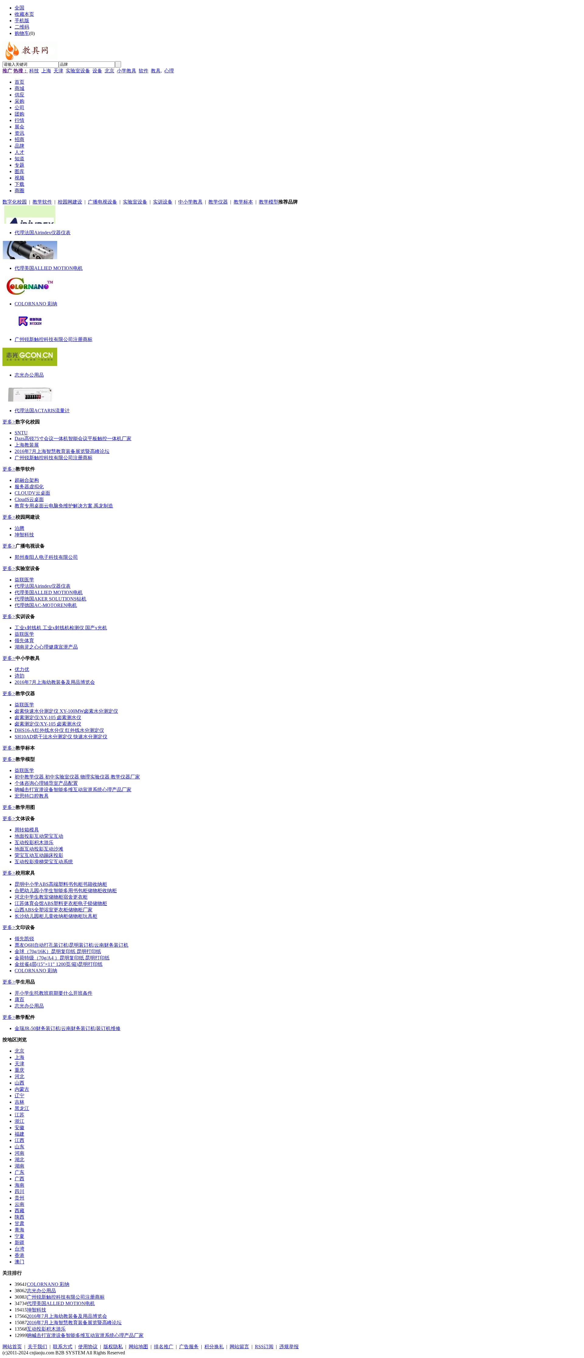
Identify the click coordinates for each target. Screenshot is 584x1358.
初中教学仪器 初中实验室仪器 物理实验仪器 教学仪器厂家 (77, 776)
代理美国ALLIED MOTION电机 (49, 268)
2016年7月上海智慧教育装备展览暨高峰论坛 (62, 451)
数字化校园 (14, 201)
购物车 (22, 33)
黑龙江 (22, 1108)
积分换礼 (214, 1346)
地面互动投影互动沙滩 (39, 848)
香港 (19, 1255)
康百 (19, 999)
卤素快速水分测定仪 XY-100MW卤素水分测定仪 (66, 711)
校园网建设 (70, 201)
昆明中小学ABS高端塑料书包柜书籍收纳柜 (61, 884)
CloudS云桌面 (29, 499)
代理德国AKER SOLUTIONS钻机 (50, 598)
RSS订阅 (264, 1346)
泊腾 (19, 528)
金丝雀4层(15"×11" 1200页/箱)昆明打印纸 (59, 964)
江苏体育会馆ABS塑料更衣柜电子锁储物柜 (61, 903)
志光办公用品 (29, 375)
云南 (19, 1204)
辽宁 (19, 1095)
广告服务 (189, 1346)
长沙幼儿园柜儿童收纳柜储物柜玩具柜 (56, 916)
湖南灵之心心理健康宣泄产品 (46, 646)
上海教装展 (27, 444)
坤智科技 (24, 534)
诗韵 (19, 675)
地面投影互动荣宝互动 (39, 836)
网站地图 (138, 1346)
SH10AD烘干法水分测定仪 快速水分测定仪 (61, 736)
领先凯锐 (24, 938)
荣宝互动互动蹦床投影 (39, 855)
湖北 (19, 1159)
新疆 (19, 1242)
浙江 (19, 1121)
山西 (19, 1082)
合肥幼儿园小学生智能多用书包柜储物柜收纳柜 (66, 890)
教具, (156, 70)
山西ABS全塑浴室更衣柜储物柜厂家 (53, 909)
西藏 (19, 1210)
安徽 (19, 1127)
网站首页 (12, 1346)
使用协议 (88, 1346)
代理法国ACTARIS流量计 (42, 410)
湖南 (19, 1165)
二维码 (22, 27)
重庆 (19, 1070)
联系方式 (62, 1346)
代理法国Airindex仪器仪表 (43, 232)
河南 (19, 1153)
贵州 (19, 1197)
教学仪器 (218, 201)
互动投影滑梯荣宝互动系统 (44, 861)
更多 (9, 421)
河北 (19, 1076)
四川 (19, 1191)
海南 (19, 1185)
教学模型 (268, 201)
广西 (19, 1178)
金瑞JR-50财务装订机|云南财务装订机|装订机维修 (67, 1028)
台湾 (19, 1249)
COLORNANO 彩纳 (36, 303)
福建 (19, 1134)
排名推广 (163, 1346)
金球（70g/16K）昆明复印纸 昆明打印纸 (58, 951)
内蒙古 (22, 1089)
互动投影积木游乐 (34, 842)
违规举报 (289, 1346)
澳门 (19, 1261)
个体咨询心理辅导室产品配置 (46, 783)
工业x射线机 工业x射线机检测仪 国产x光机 (61, 627)
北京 (109, 70)
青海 (19, 1229)
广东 (19, 1172)
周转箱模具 (27, 829)
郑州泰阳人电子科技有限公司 (46, 557)
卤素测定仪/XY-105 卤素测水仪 (48, 717)
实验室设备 (78, 70)
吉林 (19, 1102)
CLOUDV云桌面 (32, 493)
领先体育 (24, 640)
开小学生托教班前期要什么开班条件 (53, 993)
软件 (143, 70)
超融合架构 (27, 480)
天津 (58, 70)
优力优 (22, 669)
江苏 (19, 1114)
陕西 (19, 1217)
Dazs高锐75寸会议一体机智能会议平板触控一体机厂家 (73, 438)
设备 (97, 70)
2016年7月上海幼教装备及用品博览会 (55, 682)
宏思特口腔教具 (32, 796)
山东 (19, 1146)
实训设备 (162, 201)
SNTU (21, 432)
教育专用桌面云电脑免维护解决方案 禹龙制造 (64, 505)
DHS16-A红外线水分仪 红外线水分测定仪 (59, 730)
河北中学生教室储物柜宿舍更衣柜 (51, 897)
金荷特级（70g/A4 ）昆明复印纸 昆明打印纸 (62, 957)
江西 (19, 1140)
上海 (46, 70)
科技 (34, 70)
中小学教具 (190, 201)
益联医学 (24, 579)
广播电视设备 (102, 201)
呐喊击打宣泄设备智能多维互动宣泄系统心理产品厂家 (73, 789)
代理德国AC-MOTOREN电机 (46, 605)
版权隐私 (113, 1346)
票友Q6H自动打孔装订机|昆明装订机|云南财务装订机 (71, 945)
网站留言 (239, 1346)
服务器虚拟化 (29, 486)
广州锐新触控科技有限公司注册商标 (53, 339)
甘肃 (19, 1223)
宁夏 (19, 1236)
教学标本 (243, 201)
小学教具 (126, 70)
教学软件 (42, 201)
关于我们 (37, 1346)
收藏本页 (24, 14)
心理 (169, 70)
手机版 (22, 20)
